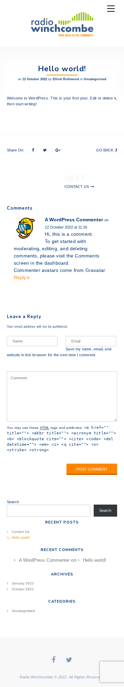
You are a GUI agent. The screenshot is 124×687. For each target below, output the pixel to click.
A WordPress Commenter (74, 219)
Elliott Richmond (66, 79)
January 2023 (23, 583)
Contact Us (76, 186)
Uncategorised (95, 79)
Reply (20, 277)
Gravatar (95, 270)
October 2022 (23, 589)
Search (13, 502)
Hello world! (21, 537)
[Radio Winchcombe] (62, 23)
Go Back (104, 150)
